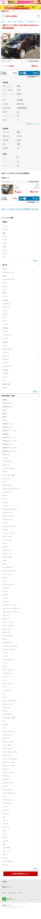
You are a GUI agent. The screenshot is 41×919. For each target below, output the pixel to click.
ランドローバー (7, 335)
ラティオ (5, 824)
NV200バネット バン (9, 437)
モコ (4, 817)
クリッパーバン (7, 536)
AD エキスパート (8, 403)
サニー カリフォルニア (9, 571)
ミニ (4, 289)
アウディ (5, 282)
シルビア (5, 594)
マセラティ (6, 359)
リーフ (5, 834)
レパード (5, 858)
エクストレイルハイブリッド (11, 489)
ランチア (5, 362)
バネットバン (7, 707)
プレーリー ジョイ (8, 772)
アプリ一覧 (4, 907)
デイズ (5, 666)
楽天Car (3, 22)
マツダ (5, 240)
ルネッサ (5, 854)
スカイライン (7, 601)
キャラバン (6, 506)
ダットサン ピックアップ (10, 646)
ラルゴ (5, 830)
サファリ (5, 577)
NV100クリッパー (8, 427)
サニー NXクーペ (8, 567)
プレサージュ (7, 776)
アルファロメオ (7, 349)
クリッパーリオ (7, 540)
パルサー (5, 711)
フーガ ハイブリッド (9, 731)
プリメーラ (6, 738)
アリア (5, 471)
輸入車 (5, 265)
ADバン (5, 410)
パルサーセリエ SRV (9, 718)
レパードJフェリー (8, 861)
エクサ (5, 482)
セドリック (6, 618)
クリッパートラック (9, 533)
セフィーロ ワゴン (8, 636)
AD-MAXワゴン (7, 406)
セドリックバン (7, 629)
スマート (5, 296)
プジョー (5, 377)
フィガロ (5, 724)
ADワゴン (5, 413)
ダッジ (5, 317)
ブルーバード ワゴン (9, 765)
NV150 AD (6, 434)
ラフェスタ (6, 827)
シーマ (5, 581)
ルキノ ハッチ (7, 851)
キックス (5, 502)
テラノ (5, 680)
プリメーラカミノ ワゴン (10, 752)
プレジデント (7, 779)
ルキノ (5, 844)
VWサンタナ (6, 454)
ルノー (5, 380)
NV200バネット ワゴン (9, 441)
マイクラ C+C (7, 803)
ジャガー (5, 331)
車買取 (9, 22)
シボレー (5, 314)
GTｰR (4, 420)
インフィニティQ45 (8, 475)
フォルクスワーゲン (9, 279)
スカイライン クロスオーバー (11, 608)
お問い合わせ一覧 (12, 907)
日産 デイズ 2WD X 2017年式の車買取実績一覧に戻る (20, 209)
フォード (5, 324)
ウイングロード (7, 478)
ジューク (5, 591)
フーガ (5, 728)
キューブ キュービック (9, 526)
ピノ (4, 721)
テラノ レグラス (7, 683)
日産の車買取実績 (30, 22)
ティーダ (5, 656)
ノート (5, 687)
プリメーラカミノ (8, 748)
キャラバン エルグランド (10, 509)
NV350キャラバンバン (9, 451)
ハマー (5, 321)
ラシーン (5, 820)
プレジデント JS (7, 782)
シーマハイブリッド (9, 584)
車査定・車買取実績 (18, 22)
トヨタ (5, 226)
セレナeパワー (7, 642)
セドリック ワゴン (8, 625)
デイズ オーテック (9, 670)
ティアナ (5, 653)
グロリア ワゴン (7, 557)
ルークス (5, 841)
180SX (5, 400)
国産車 (5, 222)
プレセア (5, 786)
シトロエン (6, 373)
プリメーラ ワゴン (8, 741)
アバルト (5, 345)
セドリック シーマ (8, 622)
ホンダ (5, 236)
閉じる (35, 261)
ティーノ (5, 663)
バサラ (5, 697)
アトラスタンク (7, 461)
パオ (4, 694)
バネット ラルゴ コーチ (10, 700)
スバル (5, 243)
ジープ (5, 310)
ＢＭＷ (5, 276)
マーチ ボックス (7, 800)
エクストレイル (7, 485)
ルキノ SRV (6, 847)
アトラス (5, 458)
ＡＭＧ (5, 293)
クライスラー (7, 307)
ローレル (5, 865)
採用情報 (20, 892)
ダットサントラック (9, 649)
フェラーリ (6, 356)
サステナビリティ (21, 907)
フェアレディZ (7, 735)
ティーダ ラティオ (8, 659)
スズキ (5, 250)
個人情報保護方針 (12, 892)
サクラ (5, 560)
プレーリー (6, 769)
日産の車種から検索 (8, 396)
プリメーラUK (7, 745)
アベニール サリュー (9, 468)
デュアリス (6, 677)
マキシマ (5, 806)
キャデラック (7, 303)
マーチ (5, 796)
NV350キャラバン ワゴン (10, 447)
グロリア (5, 547)
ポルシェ (5, 286)
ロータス (5, 338)
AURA (4, 417)
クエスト (5, 530)
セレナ (5, 639)
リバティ (5, 837)
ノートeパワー (7, 690)
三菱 (4, 246)
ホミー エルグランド (9, 793)
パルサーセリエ (7, 714)
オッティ (5, 499)
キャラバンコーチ (8, 516)
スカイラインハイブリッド (11, 612)
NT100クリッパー (8, 424)
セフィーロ (6, 632)
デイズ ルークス (7, 673)
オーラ (5, 495)
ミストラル (6, 810)
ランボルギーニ (7, 366)
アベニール (6, 465)
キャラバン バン (7, 512)
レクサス (5, 229)
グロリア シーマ (7, 550)
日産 (4, 233)
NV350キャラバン (8, 444)
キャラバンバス (7, 519)
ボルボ (5, 387)
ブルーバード (7, 755)
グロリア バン (7, 553)
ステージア (6, 615)
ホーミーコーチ (7, 789)
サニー (5, 564)
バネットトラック (8, 704)
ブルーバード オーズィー (10, 759)
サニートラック (7, 574)
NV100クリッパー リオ (9, 430)
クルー (5, 543)
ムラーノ (5, 813)
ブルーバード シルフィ (9, 762)
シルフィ (5, 598)
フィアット (6, 352)
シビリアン (6, 588)
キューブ (5, 523)
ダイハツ (5, 253)
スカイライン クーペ (9, 605)
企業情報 (4, 892)
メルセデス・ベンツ (9, 272)
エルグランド (7, 492)
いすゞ (5, 257)
